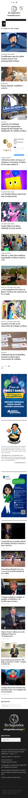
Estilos (3, 287)
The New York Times (7, 54)
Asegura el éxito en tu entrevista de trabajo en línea (14, 324)
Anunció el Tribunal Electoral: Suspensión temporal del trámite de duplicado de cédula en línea (13, 127)
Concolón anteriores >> (21, 462)
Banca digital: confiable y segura (12, 86)
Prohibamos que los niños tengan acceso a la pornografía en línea (12, 58)
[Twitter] (14, 2)
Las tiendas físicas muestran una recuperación (13, 195)
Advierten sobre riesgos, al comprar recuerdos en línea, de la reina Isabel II (13, 162)
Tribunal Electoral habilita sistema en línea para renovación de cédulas (13, 356)
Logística (14, 793)
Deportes (5, 792)
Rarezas (9, 793)
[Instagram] (16, 2)
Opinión (18, 792)
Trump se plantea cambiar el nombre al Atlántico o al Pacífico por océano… (12, 599)
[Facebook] (11, 2)
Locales (4, 122)
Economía (4, 83)
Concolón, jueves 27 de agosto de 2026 (12, 455)
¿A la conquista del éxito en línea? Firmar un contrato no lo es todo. (14, 291)
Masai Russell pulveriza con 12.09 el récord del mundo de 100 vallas (12, 571)
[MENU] (4, 24)
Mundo (20, 790)
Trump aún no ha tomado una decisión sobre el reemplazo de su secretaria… (13, 689)
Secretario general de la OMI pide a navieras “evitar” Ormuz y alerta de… (13, 662)
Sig (9, 366)
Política (4, 790)
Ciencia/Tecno (6, 157)
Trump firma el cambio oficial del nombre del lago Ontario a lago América (13, 543)
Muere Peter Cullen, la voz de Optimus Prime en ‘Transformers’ (13, 634)
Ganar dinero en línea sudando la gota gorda (11, 227)
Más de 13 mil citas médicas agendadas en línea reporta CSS (13, 257)
